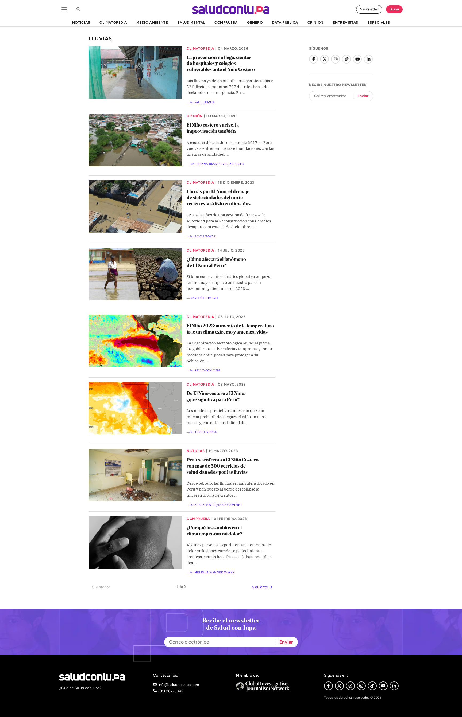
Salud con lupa (207, 370)
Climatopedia (200, 48)
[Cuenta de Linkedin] (394, 685)
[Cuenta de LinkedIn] (368, 58)
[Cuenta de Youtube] (383, 685)
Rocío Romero (206, 298)
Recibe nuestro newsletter (338, 85)
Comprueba (198, 518)
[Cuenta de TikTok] (346, 58)
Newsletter (369, 9)
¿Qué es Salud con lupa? (80, 687)
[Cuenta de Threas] (350, 685)
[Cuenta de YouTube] (357, 58)
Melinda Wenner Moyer (214, 572)
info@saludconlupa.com (178, 684)
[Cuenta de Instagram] (335, 58)
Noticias (196, 451)
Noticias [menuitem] (81, 22)
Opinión (195, 116)
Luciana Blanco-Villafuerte (219, 164)
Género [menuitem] (255, 22)
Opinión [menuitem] (315, 22)
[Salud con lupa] (231, 9)
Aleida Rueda (205, 432)
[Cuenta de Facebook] (313, 58)
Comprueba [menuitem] (226, 22)
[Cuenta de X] (324, 58)
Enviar (362, 96)
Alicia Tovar (205, 236)
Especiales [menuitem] (379, 22)
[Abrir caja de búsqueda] (78, 9)
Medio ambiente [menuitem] (152, 22)
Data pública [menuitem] (285, 22)
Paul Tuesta (204, 102)
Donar (394, 9)
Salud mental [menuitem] (191, 22)
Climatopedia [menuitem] (113, 22)
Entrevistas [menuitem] (345, 22)
